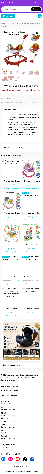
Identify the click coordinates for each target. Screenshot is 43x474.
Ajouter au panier (32, 252)
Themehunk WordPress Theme (26, 472)
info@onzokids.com (8, 445)
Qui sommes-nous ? (10, 386)
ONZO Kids (7, 2)
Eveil (17, 24)
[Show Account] (35, 3)
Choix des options (12, 188)
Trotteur (23, 24)
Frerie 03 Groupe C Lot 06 (11, 454)
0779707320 (6, 447)
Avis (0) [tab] (35, 103)
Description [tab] (6, 98)
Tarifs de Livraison (9, 395)
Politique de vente (9, 391)
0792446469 (6, 450)
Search (36, 9)
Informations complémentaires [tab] (16, 103)
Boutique (11, 24)
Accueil (3, 24)
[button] (37, 33)
